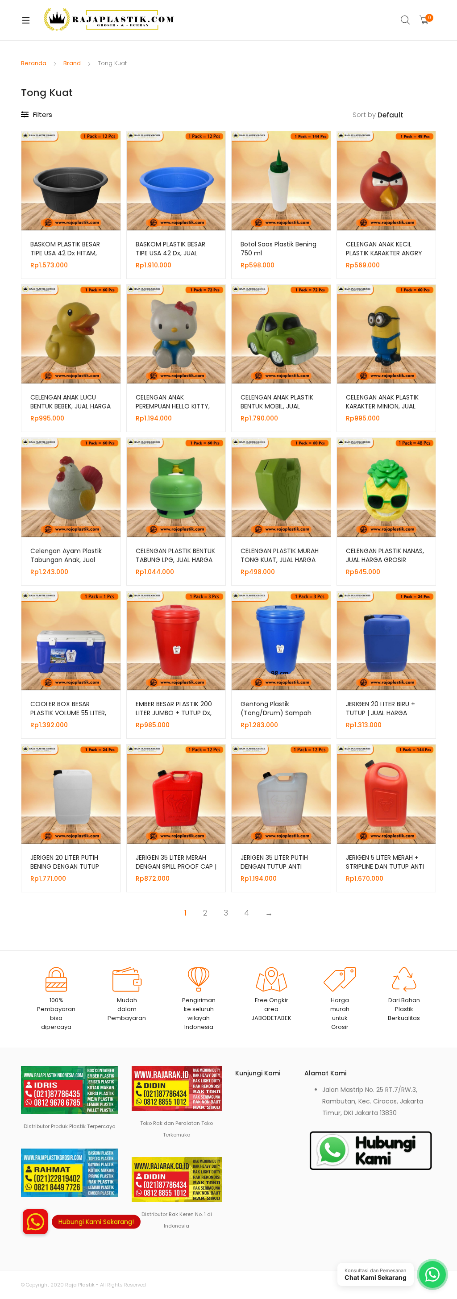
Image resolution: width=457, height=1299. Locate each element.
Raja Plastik (80, 1284)
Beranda (33, 63)
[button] (35, 1221)
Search (406, 20)
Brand (72, 63)
